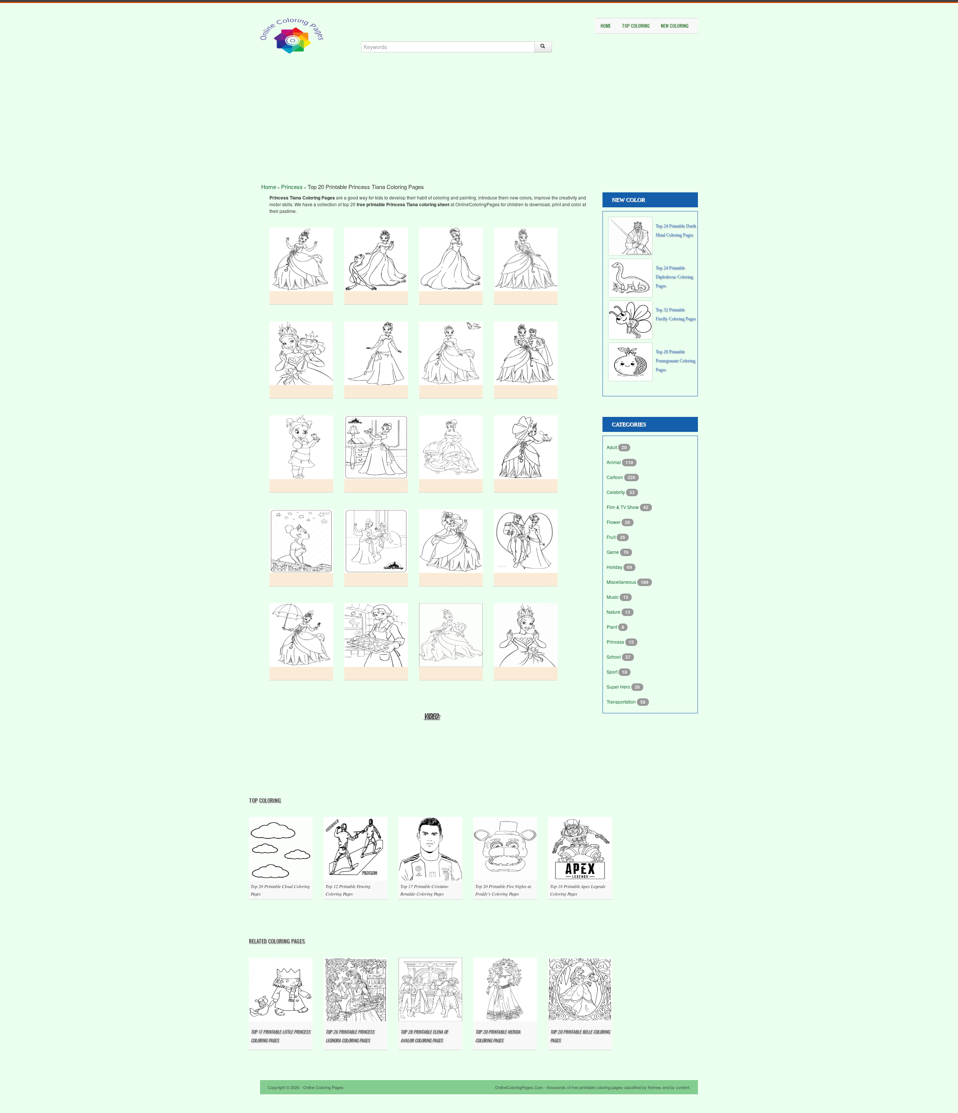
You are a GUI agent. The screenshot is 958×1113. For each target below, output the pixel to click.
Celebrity (616, 492)
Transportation (622, 701)
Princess (292, 186)
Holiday (615, 567)
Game (613, 552)
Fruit (612, 537)
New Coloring (675, 25)
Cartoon (615, 477)
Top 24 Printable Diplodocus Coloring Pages (674, 277)
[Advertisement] (479, 131)
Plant (612, 626)
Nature (614, 612)
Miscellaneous (622, 582)
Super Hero (619, 686)
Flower (614, 522)
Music (613, 597)
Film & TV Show (623, 507)
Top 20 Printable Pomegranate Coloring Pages (675, 360)
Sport (613, 671)
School (614, 656)
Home (606, 25)
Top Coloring (636, 25)
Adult (612, 447)
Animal (614, 462)
